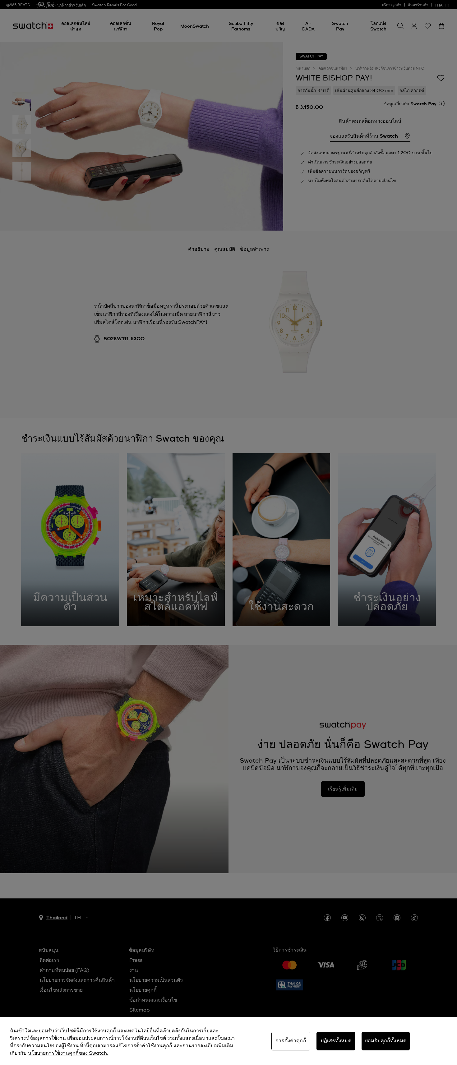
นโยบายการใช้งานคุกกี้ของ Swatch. (68, 1053)
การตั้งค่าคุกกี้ (290, 1040)
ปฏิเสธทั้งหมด (336, 1040)
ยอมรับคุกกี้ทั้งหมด (385, 1040)
